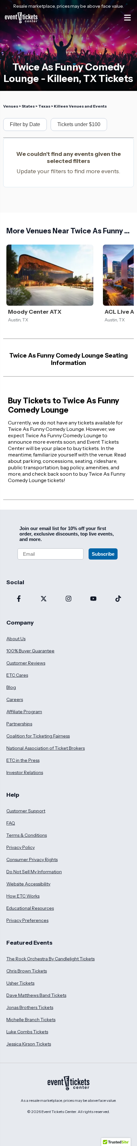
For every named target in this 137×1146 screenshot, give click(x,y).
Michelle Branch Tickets (30, 1019)
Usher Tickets (20, 983)
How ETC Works (23, 896)
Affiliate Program (24, 711)
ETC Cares (17, 675)
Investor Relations (24, 772)
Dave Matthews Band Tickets (36, 995)
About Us (15, 639)
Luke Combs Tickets (27, 1032)
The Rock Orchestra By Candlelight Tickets (50, 959)
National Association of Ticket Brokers (45, 748)
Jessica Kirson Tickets (28, 1044)
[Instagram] (68, 599)
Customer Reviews (25, 663)
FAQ (10, 823)
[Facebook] (18, 599)
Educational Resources (30, 908)
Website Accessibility (28, 884)
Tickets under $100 (78, 124)
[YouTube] (93, 599)
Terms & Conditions (26, 835)
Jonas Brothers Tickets (29, 1007)
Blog (11, 687)
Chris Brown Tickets (26, 971)
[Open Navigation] (127, 17)
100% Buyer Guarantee (30, 651)
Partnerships (19, 724)
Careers (14, 699)
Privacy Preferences (27, 920)
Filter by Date (25, 124)
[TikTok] (118, 599)
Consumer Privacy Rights (32, 859)
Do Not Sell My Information (34, 872)
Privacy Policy (20, 847)
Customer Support (25, 811)
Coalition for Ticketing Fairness (38, 736)
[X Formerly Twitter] (43, 599)
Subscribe (103, 554)
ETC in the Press (23, 760)
